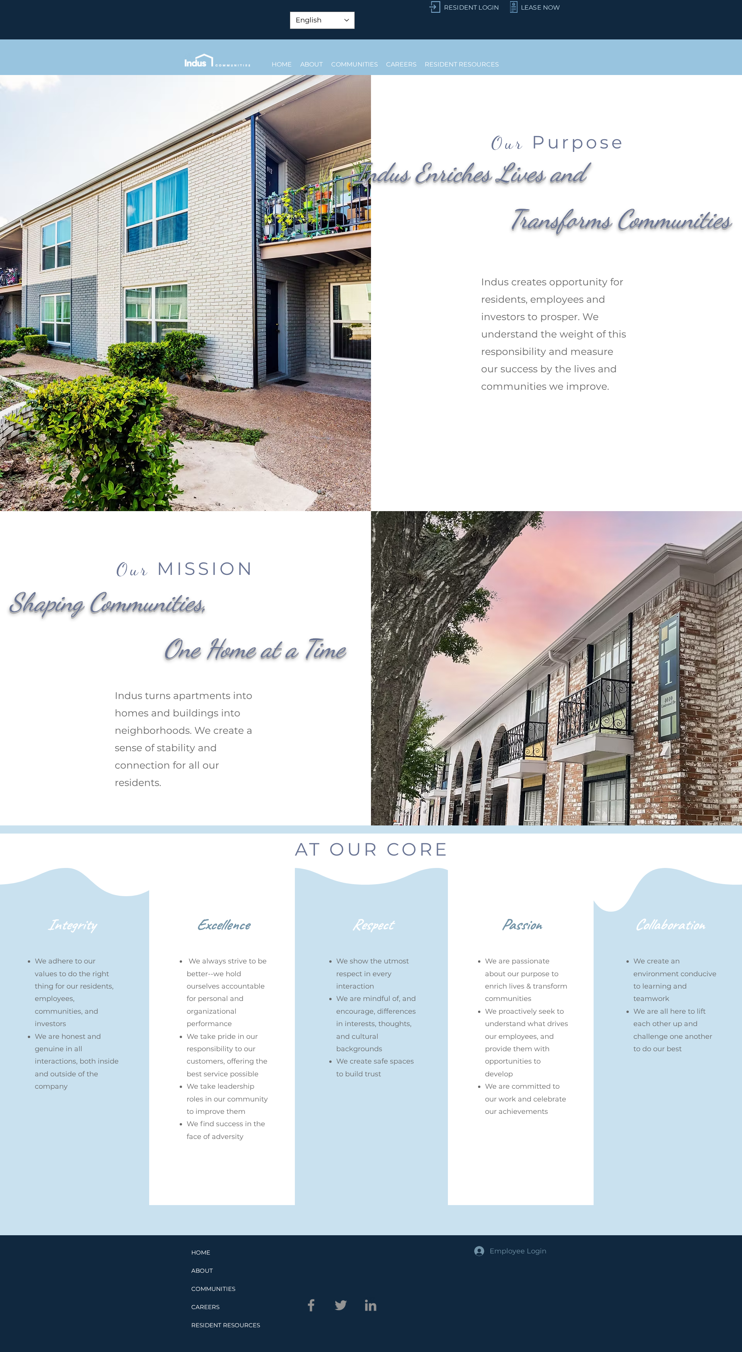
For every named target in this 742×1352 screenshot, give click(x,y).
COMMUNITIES (213, 1288)
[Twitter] (341, 1305)
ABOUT (202, 1270)
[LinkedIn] (370, 1305)
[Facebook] (311, 1305)
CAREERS (205, 1307)
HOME (200, 1252)
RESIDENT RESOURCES (225, 1325)
